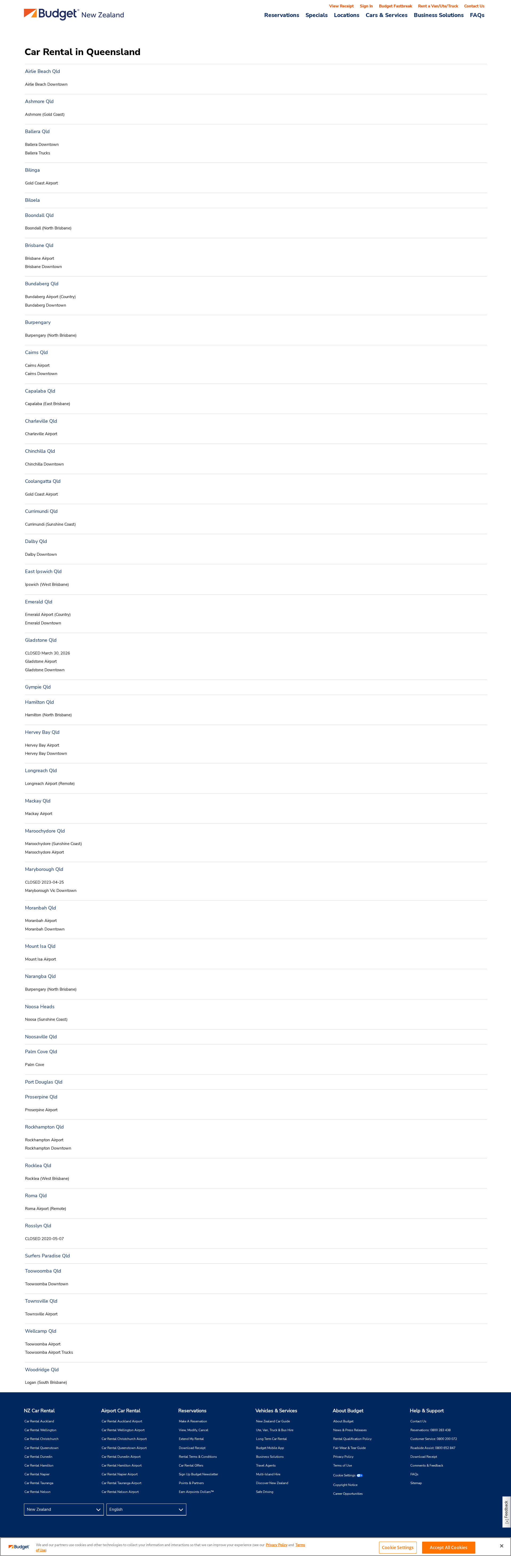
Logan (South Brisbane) (46, 1382)
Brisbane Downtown (43, 266)
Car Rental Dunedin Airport (121, 1457)
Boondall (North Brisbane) (48, 228)
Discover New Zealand (272, 1483)
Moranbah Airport (41, 920)
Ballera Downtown (42, 144)
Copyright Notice (345, 1485)
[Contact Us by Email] (480, 1510)
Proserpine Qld (41, 1097)
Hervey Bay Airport (42, 745)
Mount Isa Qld (40, 946)
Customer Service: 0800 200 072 (433, 1439)
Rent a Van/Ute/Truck (438, 6)
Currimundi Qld (41, 511)
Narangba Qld (40, 976)
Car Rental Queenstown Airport (124, 1448)
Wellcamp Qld (40, 1331)
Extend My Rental (191, 1439)
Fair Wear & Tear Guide (349, 1448)
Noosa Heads (40, 1006)
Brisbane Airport (39, 258)
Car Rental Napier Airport (120, 1474)
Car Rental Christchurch (41, 1439)
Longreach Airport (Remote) (50, 783)
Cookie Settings (344, 1475)
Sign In (366, 6)
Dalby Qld (36, 541)
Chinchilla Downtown (44, 464)
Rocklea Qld (38, 1165)
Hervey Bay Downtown (46, 753)
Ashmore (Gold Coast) (45, 114)
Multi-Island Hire (268, 1474)
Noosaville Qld (41, 1037)
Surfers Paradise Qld (47, 1256)
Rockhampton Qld (44, 1127)
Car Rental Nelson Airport (120, 1492)
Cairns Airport (37, 365)
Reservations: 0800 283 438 (430, 1430)
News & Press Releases (350, 1430)
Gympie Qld (38, 687)
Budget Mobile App (270, 1448)
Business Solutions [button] (439, 15)
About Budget (348, 1410)
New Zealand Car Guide (273, 1421)
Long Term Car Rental (271, 1439)
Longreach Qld (41, 770)
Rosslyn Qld (38, 1225)
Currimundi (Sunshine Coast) (50, 524)
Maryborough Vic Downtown (51, 890)
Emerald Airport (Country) (48, 614)
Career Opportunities (348, 1494)
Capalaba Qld (40, 391)
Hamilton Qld (39, 702)
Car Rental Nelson (37, 1492)
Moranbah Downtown (45, 929)
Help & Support (427, 1410)
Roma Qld (36, 1195)
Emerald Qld (38, 602)
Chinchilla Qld (40, 451)
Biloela (32, 200)
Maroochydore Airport (44, 852)
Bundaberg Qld (42, 284)
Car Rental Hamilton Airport (122, 1465)
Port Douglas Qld (44, 1082)
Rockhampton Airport (44, 1140)
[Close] (502, 1546)
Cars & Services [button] (386, 15)
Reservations (192, 1410)
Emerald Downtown (43, 623)
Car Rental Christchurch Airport (124, 1439)
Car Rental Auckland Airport (122, 1421)
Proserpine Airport (41, 1110)
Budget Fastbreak (395, 6)
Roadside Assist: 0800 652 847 (432, 1448)
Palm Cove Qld (41, 1051)
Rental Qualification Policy (352, 1439)
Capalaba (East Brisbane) (47, 403)
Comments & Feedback (426, 1465)
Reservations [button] (281, 15)
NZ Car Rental (39, 1410)
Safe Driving (264, 1492)
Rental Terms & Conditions (198, 1457)
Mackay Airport (38, 813)
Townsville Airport (41, 1314)
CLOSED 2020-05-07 (44, 1238)
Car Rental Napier (37, 1474)
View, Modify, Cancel (193, 1430)
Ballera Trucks (37, 153)
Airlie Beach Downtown (46, 84)
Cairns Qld (36, 352)
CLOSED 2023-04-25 (44, 882)
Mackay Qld (38, 801)
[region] (255, 1546)
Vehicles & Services (276, 1410)
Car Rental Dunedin (38, 1457)
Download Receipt (192, 1448)
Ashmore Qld (39, 101)
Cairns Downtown (41, 373)
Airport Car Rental (120, 1410)
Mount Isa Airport (40, 959)
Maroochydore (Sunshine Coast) (53, 843)
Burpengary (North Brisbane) (51, 335)
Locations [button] (346, 15)
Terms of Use (342, 1465)
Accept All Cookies (449, 1547)
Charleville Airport (41, 434)
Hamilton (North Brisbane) (48, 715)
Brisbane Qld (39, 245)
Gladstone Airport (41, 661)
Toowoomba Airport (42, 1344)
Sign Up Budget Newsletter (198, 1474)
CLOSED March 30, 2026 (47, 653)
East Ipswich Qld (43, 571)
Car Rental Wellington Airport (123, 1430)
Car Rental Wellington (40, 1430)
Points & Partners (191, 1483)
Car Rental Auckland (39, 1421)
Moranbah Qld (40, 908)
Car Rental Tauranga (38, 1483)
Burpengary (38, 322)
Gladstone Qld (41, 640)
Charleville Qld (41, 421)
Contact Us (474, 6)
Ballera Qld (37, 131)
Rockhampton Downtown (48, 1148)
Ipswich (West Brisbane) (47, 584)
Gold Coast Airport (41, 183)
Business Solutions (270, 1457)
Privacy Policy (343, 1457)
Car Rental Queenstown (41, 1448)
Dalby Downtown (41, 554)
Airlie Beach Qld (42, 71)
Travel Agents (266, 1465)
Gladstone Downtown (45, 670)
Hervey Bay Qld (42, 732)
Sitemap (416, 1483)
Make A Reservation (193, 1421)
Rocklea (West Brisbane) (47, 1178)
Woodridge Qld (42, 1369)
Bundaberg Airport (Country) (50, 296)
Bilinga (32, 170)
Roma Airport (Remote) (45, 1208)
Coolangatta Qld (43, 481)
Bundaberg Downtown (45, 305)
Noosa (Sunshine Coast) (46, 1019)
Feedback (506, 1509)
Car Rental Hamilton (38, 1465)
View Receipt (341, 6)
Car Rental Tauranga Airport (121, 1483)
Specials (317, 15)
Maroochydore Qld (45, 831)
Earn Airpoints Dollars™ (196, 1492)
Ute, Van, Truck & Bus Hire (274, 1430)
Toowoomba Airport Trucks (49, 1352)
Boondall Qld (39, 215)
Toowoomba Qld (43, 1271)
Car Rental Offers (191, 1465)
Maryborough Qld (44, 869)
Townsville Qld (41, 1301)
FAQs (477, 15)
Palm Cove (34, 1064)
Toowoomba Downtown (46, 1284)
